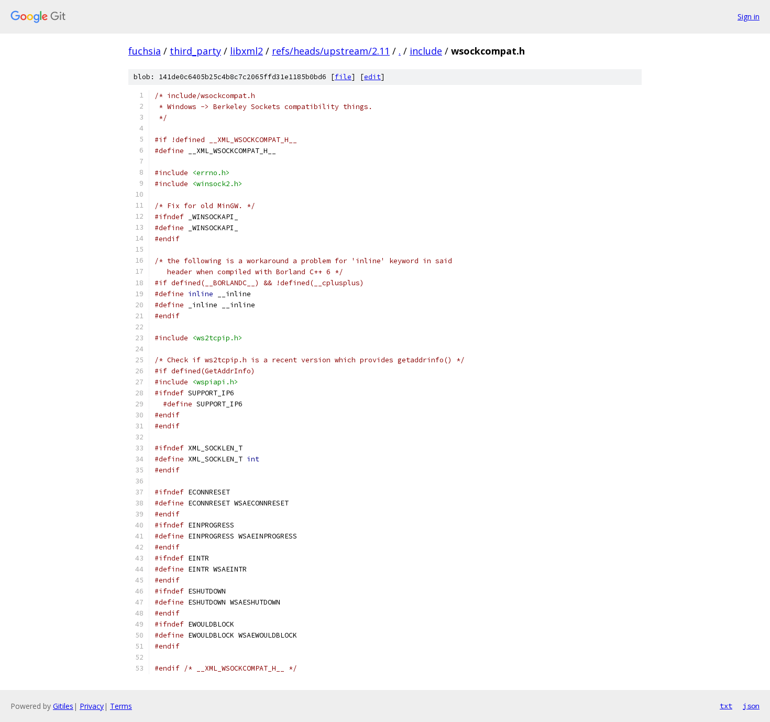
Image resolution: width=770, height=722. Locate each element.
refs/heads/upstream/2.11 (331, 51)
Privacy (92, 706)
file (343, 76)
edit (372, 76)
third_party (195, 51)
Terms (121, 706)
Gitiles (63, 706)
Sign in (749, 16)
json (751, 705)
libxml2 (246, 51)
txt (726, 705)
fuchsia (144, 51)
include (426, 51)
